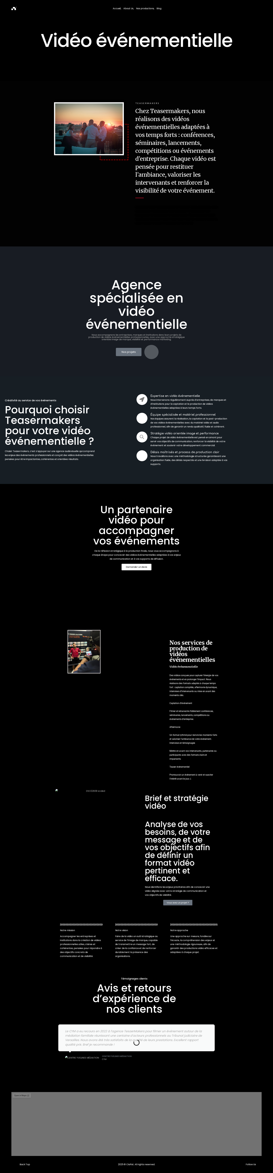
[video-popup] (151, 352)
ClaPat (130, 1164)
